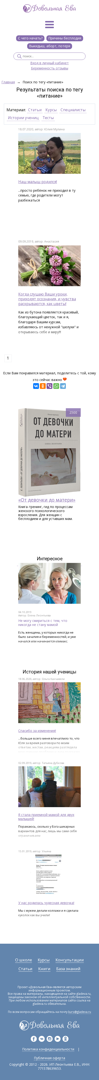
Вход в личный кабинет (49, 63)
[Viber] (49, 386)
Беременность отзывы (49, 68)
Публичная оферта (49, 1058)
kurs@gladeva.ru (79, 1012)
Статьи (35, 109)
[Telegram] (63, 386)
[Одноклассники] (43, 386)
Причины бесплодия (64, 38)
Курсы (51, 109)
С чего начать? (30, 38)
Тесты (48, 117)
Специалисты (73, 109)
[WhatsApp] (56, 386)
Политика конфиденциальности (48, 1049)
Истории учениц (23, 117)
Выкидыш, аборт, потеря (49, 46)
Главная (8, 82)
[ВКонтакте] (36, 386)
